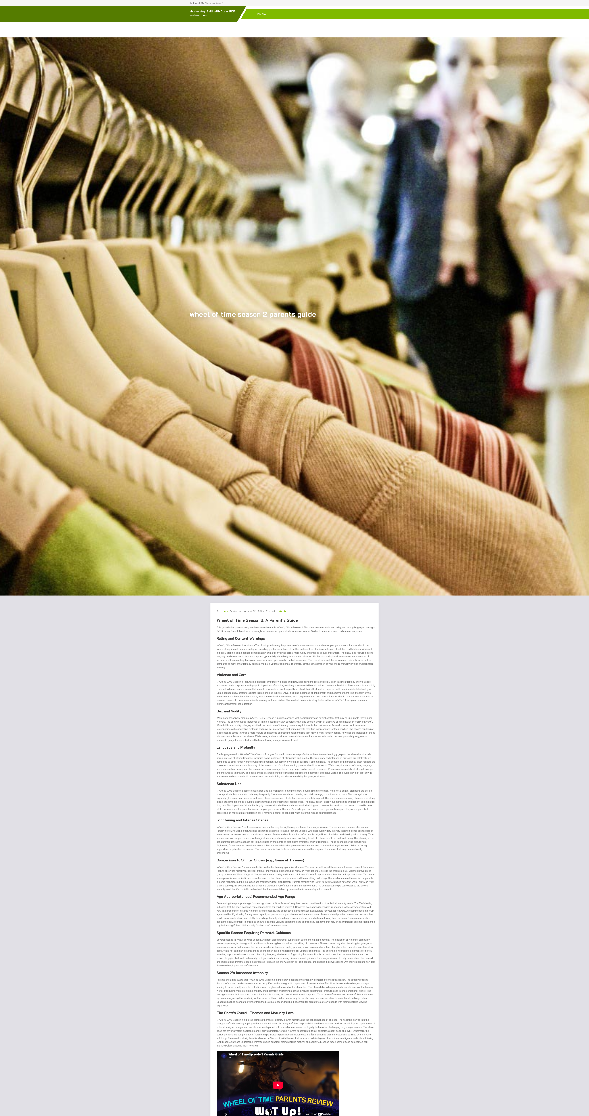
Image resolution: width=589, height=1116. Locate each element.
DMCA (261, 14)
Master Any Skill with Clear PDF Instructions (212, 13)
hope (225, 611)
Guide (283, 611)
